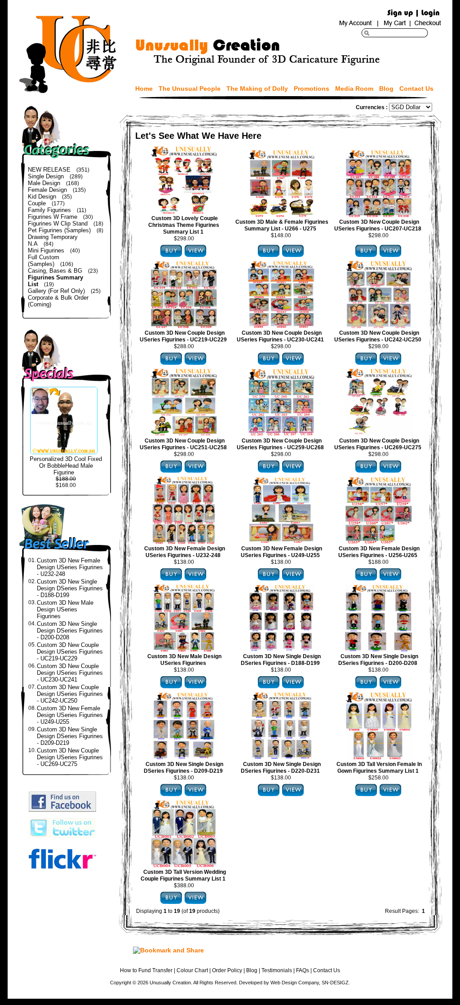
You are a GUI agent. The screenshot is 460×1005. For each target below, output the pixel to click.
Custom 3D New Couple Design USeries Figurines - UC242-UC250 (70, 694)
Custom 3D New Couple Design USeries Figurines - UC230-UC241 (70, 673)
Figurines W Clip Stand (58, 223)
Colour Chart (192, 970)
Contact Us (416, 88)
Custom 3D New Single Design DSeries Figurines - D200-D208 (70, 630)
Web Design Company (294, 982)
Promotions (311, 88)
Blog (386, 88)
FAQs (302, 970)
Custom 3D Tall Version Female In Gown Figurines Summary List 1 (379, 767)
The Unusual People (190, 88)
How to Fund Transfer (146, 970)
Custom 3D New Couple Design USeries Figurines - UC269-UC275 (70, 757)
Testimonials (276, 970)
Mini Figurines (46, 250)
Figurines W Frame (52, 216)
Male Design (44, 183)
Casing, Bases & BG (55, 270)
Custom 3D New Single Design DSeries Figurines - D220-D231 (281, 767)
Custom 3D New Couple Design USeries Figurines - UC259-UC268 (280, 444)
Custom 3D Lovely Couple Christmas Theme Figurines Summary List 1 (183, 225)
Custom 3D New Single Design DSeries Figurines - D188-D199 (70, 588)
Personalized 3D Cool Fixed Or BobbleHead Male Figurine (66, 466)
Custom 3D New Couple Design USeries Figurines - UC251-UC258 (183, 444)
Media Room (354, 88)
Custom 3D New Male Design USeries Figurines (65, 609)
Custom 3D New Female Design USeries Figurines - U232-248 (70, 567)
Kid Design (42, 196)
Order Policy (227, 970)
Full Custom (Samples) (43, 260)
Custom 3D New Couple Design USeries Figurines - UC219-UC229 (70, 652)
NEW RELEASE (49, 169)
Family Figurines (49, 210)
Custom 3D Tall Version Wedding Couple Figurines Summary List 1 (183, 875)
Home (144, 88)
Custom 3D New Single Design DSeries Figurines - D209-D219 (70, 736)
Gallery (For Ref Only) (56, 291)
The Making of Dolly (257, 88)
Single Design (46, 176)
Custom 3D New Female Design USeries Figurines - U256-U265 (379, 551)
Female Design (47, 189)
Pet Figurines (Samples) (59, 230)
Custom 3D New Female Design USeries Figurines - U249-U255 (70, 715)
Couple (37, 203)
